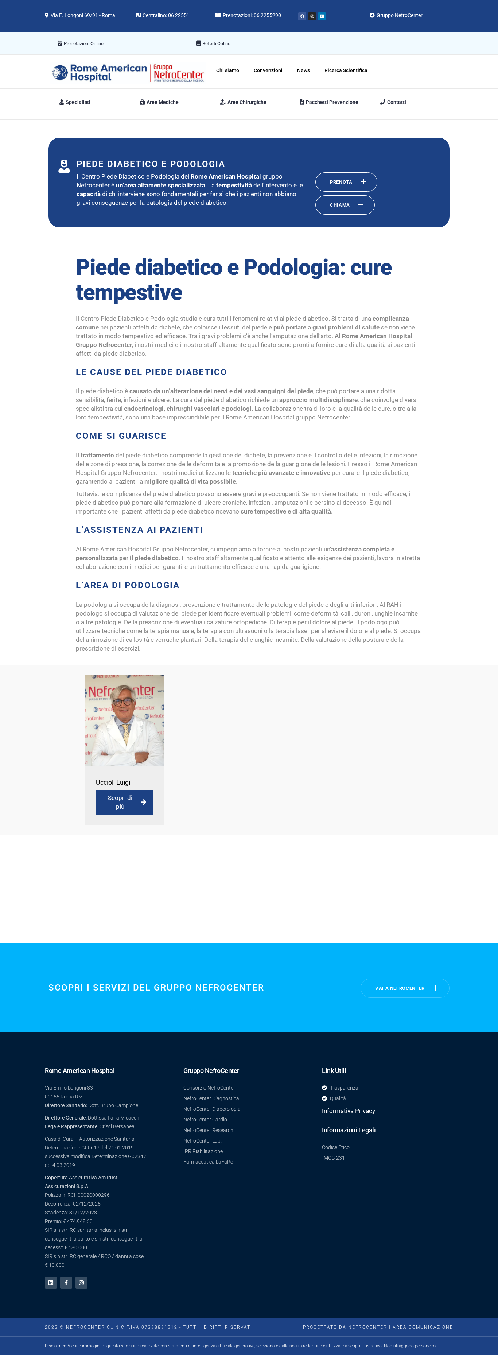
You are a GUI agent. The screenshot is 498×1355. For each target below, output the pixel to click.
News (303, 70)
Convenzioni (268, 70)
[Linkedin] (322, 16)
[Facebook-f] (66, 1283)
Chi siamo (227, 70)
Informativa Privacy (348, 1110)
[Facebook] (302, 16)
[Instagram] (312, 16)
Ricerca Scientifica (345, 70)
